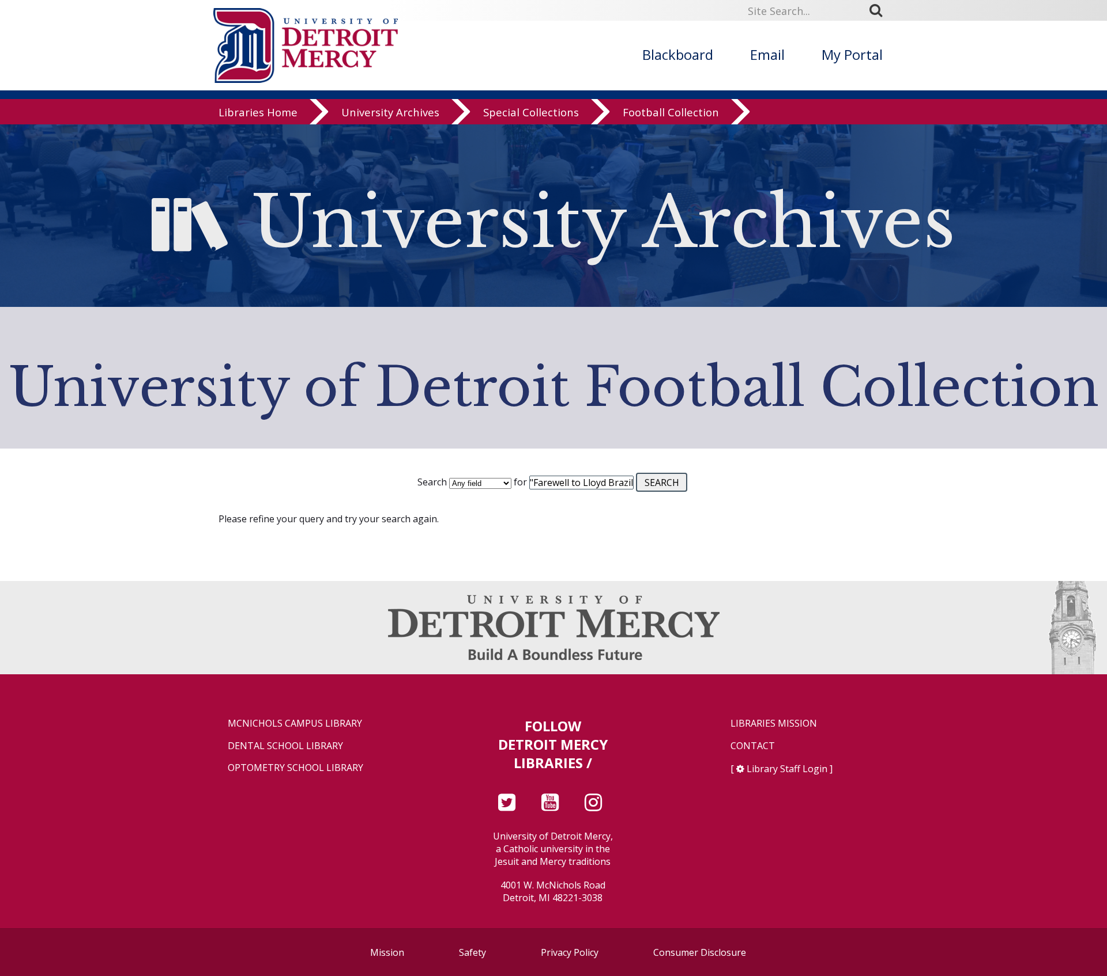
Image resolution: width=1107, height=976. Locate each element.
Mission (387, 952)
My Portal (852, 54)
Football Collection (671, 112)
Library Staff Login (787, 768)
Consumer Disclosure (699, 952)
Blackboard (677, 54)
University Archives (390, 112)
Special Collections (531, 112)
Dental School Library (285, 745)
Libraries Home (258, 112)
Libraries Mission (774, 723)
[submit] (880, 10)
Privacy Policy (569, 952)
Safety (472, 952)
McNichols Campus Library (295, 723)
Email (767, 54)
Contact (753, 745)
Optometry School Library (295, 767)
